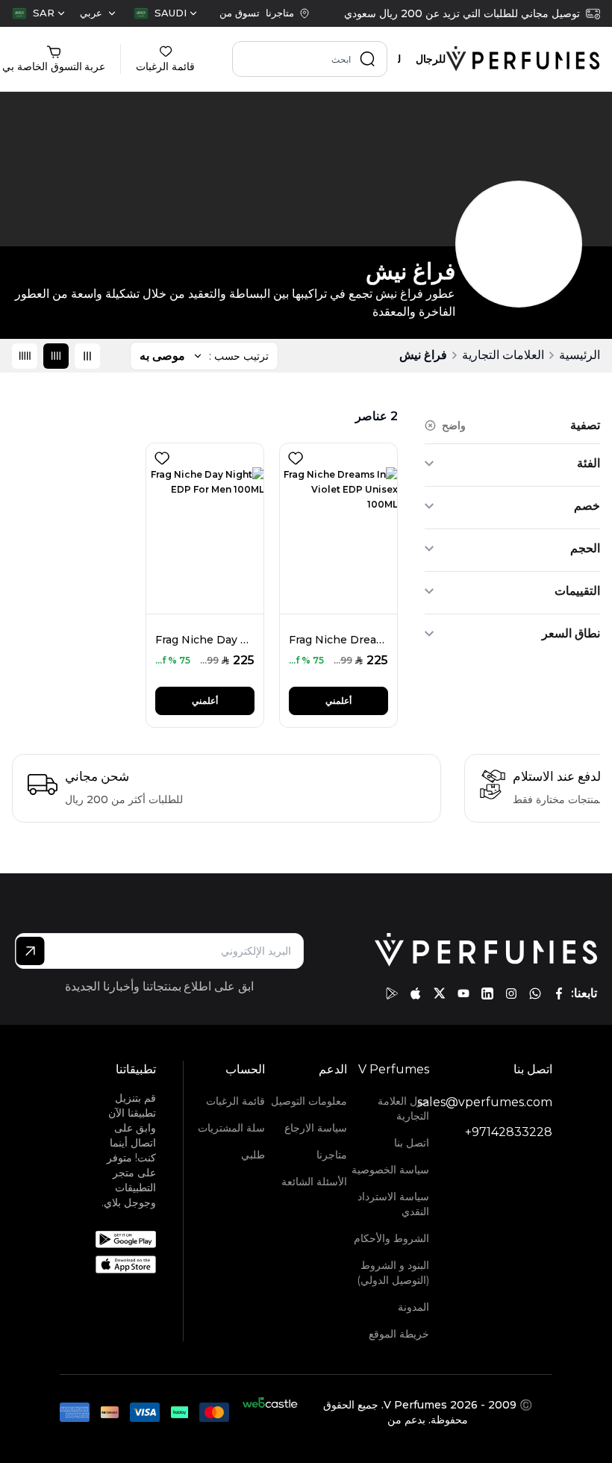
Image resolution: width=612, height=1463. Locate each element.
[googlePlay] (392, 993)
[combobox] (165, 13)
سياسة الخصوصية (390, 1169)
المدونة (413, 1307)
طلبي (253, 1154)
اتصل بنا (411, 1143)
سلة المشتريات (231, 1128)
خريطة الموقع (399, 1334)
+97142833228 (508, 1132)
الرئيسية (579, 355)
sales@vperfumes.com (484, 1102)
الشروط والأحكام (391, 1238)
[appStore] (416, 993)
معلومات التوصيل (309, 1101)
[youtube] (463, 993)
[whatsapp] (535, 993)
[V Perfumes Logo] (523, 59)
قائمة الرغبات (235, 1101)
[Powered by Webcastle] (270, 1412)
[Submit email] (30, 951)
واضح (454, 425)
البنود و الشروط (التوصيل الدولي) (393, 1272)
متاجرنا (331, 1154)
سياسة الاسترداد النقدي (393, 1204)
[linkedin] (487, 993)
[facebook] (559, 993)
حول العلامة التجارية (403, 1108)
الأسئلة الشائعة (314, 1181)
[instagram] (511, 993)
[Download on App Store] (126, 1264)
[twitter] (440, 993)
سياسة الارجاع (315, 1128)
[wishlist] (293, 455)
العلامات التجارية (503, 355)
